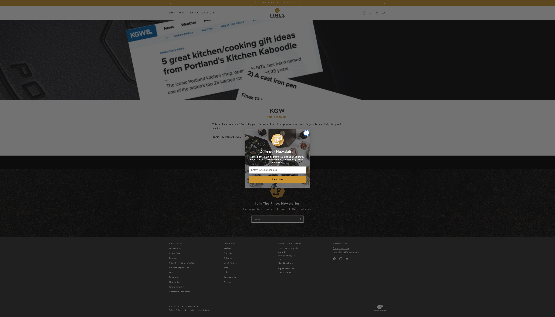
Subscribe (277, 179)
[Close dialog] (306, 133)
